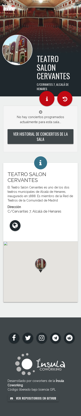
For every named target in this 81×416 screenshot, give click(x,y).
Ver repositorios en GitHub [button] (35, 398)
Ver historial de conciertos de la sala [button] (40, 136)
